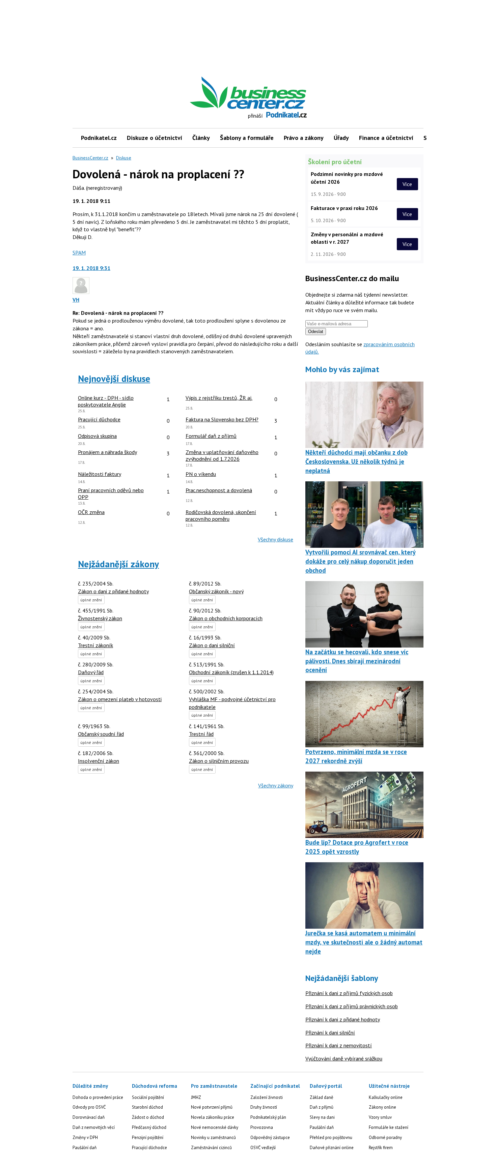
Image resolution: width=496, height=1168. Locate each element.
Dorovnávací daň (89, 1117)
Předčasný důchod (149, 1127)
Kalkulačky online (386, 1097)
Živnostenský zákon (100, 618)
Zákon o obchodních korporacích (226, 618)
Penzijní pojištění (147, 1137)
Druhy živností (263, 1107)
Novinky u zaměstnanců (213, 1137)
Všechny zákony (275, 785)
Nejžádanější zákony (118, 564)
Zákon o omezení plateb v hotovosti (120, 699)
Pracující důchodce (149, 1147)
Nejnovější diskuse (114, 378)
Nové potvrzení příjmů (211, 1107)
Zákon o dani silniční (212, 645)
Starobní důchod (147, 1107)
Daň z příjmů (321, 1107)
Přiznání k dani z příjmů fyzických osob (349, 993)
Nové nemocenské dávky (214, 1127)
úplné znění (91, 599)
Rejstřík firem (381, 1147)
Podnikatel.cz (99, 138)
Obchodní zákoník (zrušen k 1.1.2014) (231, 672)
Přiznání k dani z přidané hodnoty (342, 1019)
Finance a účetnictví (386, 138)
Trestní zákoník (95, 645)
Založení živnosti (266, 1097)
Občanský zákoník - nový (216, 591)
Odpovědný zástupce (270, 1137)
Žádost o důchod (148, 1117)
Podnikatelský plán (268, 1117)
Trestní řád (201, 733)
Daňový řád (91, 672)
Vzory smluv (380, 1117)
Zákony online (382, 1107)
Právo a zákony (304, 138)
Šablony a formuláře (247, 138)
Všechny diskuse (275, 539)
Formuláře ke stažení (388, 1127)
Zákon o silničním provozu (219, 760)
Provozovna (261, 1127)
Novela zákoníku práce (212, 1117)
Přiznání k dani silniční (330, 1032)
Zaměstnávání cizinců (211, 1147)
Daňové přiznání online (332, 1147)
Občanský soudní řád (101, 733)
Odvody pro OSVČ (89, 1107)
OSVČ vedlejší (263, 1147)
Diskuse (123, 158)
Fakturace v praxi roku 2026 (344, 208)
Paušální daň (85, 1147)
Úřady (341, 138)
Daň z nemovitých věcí (94, 1127)
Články (201, 138)
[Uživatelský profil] (81, 292)
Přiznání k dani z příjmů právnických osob (351, 1006)
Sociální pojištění (148, 1097)
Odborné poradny (385, 1137)
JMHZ (196, 1097)
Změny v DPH (85, 1137)
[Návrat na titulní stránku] (279, 93)
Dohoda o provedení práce (98, 1097)
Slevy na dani (322, 1117)
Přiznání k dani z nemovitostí (338, 1045)
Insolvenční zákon (98, 760)
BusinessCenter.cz (90, 158)
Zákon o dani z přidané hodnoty (113, 591)
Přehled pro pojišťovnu (331, 1137)
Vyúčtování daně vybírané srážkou (343, 1058)
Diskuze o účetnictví (154, 138)
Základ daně (321, 1097)
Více (407, 184)
